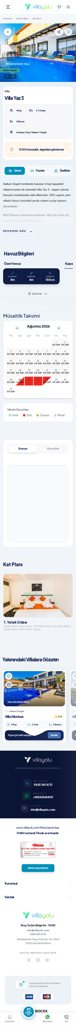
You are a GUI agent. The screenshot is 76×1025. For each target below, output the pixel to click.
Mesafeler (53, 448)
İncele (54, 735)
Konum (23, 448)
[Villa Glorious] (34, 688)
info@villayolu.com (38, 930)
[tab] (14, 171)
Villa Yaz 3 (36, 18)
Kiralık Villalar (22, 18)
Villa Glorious (14, 716)
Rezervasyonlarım (38, 867)
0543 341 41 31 (38, 934)
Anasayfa (7, 18)
